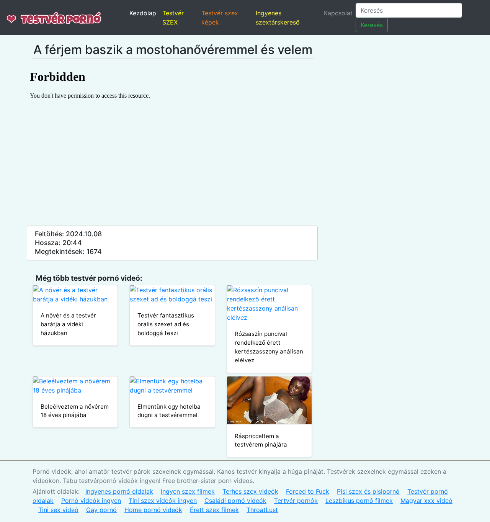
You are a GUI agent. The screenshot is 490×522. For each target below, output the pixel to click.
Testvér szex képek (219, 17)
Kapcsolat (338, 13)
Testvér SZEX (173, 17)
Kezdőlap (142, 13)
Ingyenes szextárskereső (278, 17)
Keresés (372, 25)
